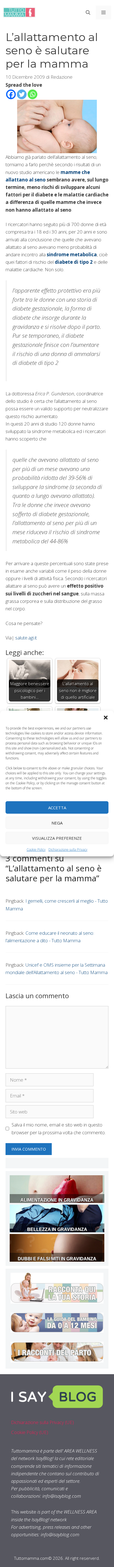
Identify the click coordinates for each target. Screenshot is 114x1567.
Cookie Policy (36, 849)
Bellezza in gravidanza (57, 1229)
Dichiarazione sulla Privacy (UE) (42, 1422)
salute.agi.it (26, 637)
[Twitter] (22, 94)
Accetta (57, 807)
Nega (57, 822)
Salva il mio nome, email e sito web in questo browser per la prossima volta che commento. (59, 1128)
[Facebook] (11, 94)
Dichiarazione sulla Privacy (67, 849)
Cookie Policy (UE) (29, 1432)
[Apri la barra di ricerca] (88, 12)
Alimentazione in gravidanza (57, 1200)
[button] (105, 717)
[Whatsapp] (32, 94)
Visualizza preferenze (57, 838)
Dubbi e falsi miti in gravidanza (57, 1258)
